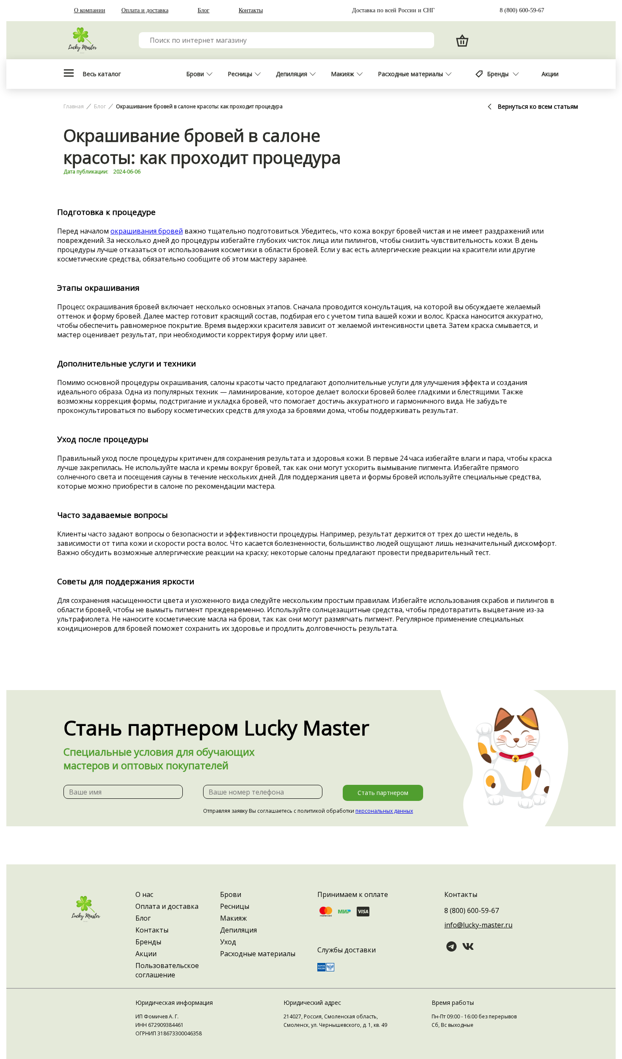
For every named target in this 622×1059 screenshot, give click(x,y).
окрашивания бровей (146, 231)
